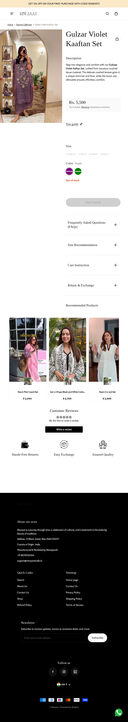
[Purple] (69, 171)
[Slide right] (7, 111)
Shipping (85, 107)
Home (10, 24)
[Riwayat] (28, 13)
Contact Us (23, 592)
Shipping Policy (74, 598)
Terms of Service (74, 605)
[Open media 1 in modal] (31, 76)
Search (20, 579)
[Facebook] (52, 671)
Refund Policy (24, 605)
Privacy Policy (73, 592)
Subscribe (97, 637)
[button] (107, 13)
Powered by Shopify (69, 707)
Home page (72, 579)
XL (71, 154)
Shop (20, 598)
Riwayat (55, 707)
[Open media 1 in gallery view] (7, 53)
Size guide (72, 124)
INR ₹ (64, 684)
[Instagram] (64, 671)
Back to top (24, 503)
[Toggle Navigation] (11, 13)
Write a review (64, 429)
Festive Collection (24, 24)
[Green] (78, 171)
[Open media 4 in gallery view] (7, 106)
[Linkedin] (75, 671)
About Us (22, 586)
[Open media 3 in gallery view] (7, 88)
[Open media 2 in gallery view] (7, 71)
